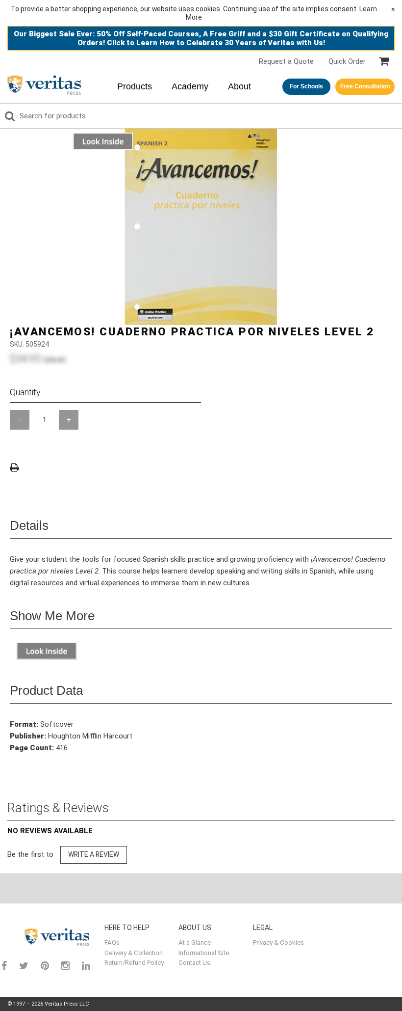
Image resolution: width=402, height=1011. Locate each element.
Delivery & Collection (133, 952)
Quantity (25, 392)
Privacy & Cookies (278, 942)
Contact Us (194, 962)
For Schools (306, 86)
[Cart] (384, 61)
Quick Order (347, 61)
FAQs (112, 942)
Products (134, 86)
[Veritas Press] (50, 937)
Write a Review (93, 854)
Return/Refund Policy (134, 962)
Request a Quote (286, 61)
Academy (190, 86)
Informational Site (203, 952)
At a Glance (194, 942)
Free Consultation (365, 86)
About (239, 86)
